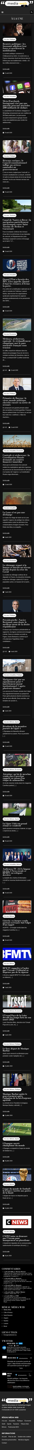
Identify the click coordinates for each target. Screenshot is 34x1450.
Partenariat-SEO (13, 1427)
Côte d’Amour (8, 1312)
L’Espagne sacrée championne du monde (14, 1144)
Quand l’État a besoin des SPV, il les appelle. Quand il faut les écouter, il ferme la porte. (16, 283)
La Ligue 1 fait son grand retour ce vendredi (15, 824)
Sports (17, 722)
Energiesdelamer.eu (10, 1335)
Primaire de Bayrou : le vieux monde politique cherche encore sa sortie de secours (17, 401)
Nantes (6, 1321)
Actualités (13, 96)
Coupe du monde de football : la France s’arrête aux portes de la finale (17, 1190)
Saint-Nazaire (8, 1315)
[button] (2, 12)
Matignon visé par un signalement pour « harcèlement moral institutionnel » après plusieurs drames (14, 684)
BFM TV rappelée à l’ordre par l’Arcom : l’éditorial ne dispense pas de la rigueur (16, 970)
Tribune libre (25, 1424)
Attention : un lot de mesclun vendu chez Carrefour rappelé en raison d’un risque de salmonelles (17, 777)
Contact (4, 1443)
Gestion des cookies (24, 1436)
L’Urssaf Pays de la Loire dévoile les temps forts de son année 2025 (17, 1017)
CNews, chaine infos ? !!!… (12, 1293)
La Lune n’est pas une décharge (14, 513)
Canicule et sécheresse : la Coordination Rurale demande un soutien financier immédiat (16, 459)
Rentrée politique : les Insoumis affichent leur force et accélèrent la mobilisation (15, 47)
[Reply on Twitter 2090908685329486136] (8, 1368)
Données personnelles (9, 1440)
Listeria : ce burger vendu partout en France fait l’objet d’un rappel (17, 922)
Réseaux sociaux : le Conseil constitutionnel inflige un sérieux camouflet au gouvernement (15, 165)
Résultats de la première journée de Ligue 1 (15, 727)
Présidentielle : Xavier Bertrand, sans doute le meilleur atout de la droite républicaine (16, 623)
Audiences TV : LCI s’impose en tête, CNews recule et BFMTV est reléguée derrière (16, 872)
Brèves (12, 722)
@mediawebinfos (23, 1358)
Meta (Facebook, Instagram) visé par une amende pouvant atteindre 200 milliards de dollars (16, 104)
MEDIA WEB (12, 1358)
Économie (13, 334)
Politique (12, 39)
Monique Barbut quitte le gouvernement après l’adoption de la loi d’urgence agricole (17, 1097)
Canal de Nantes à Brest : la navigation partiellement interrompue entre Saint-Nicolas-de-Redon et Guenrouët (17, 224)
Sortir (3, 1424)
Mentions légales (23, 1440)
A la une (6, 39)
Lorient (6, 1323)
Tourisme (13, 215)
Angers (6, 1318)
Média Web (7, 1310)
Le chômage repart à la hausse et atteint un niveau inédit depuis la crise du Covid (16, 568)
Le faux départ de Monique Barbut (16, 1049)
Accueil (4, 1436)
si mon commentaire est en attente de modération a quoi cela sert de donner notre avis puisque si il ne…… (18, 1281)
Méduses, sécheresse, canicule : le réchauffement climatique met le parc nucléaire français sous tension (17, 343)
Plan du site (12, 1436)
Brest (5, 1326)
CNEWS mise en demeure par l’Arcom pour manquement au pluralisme (16, 1238)
